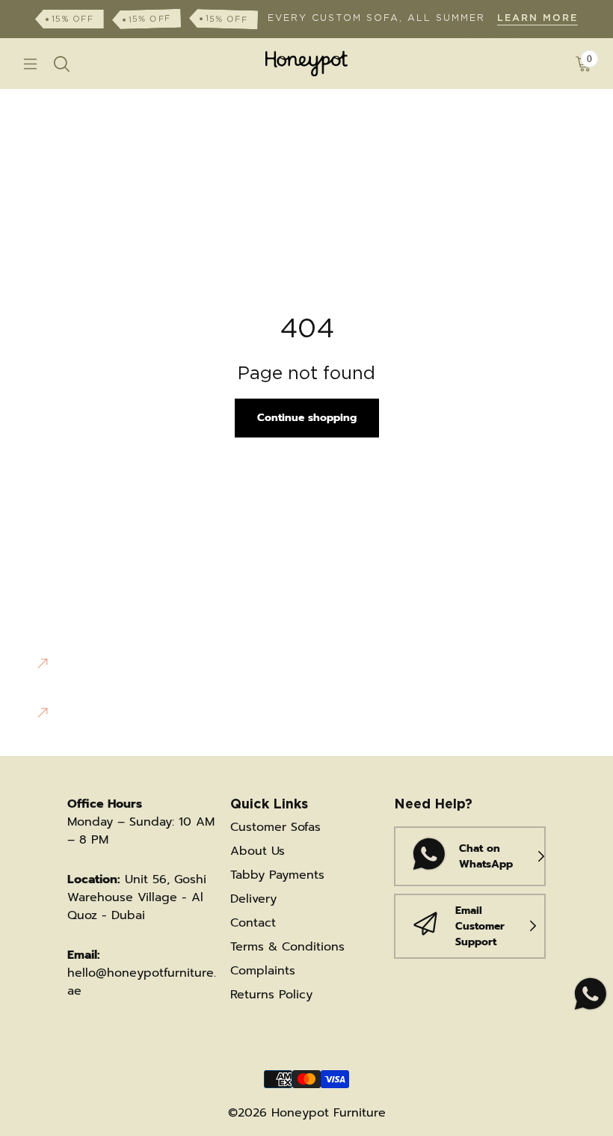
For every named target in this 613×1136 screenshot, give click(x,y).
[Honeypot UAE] (306, 63)
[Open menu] (30, 64)
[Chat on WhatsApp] (588, 994)
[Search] (61, 64)
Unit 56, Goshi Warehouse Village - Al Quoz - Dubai (136, 897)
